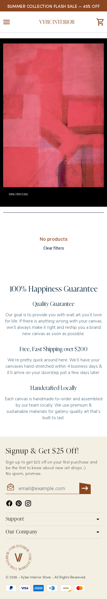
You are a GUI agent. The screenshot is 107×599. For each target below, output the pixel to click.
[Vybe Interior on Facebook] (9, 503)
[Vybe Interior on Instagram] (28, 503)
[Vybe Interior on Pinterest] (18, 503)
